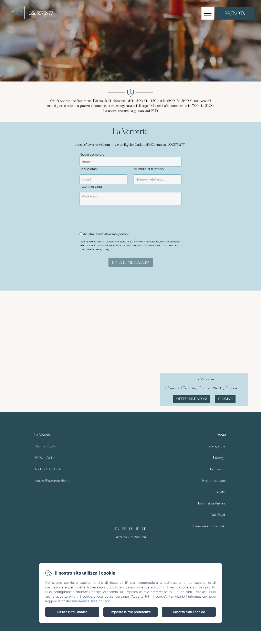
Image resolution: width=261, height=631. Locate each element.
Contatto (220, 492)
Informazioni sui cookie (209, 526)
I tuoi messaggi (91, 186)
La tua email (89, 169)
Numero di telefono (149, 169)
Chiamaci (225, 399)
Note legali (218, 515)
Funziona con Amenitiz (130, 537)
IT (137, 529)
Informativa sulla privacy (91, 601)
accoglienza (217, 446)
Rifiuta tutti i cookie (72, 612)
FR (124, 529)
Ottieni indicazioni (191, 399)
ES (131, 529)
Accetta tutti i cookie (189, 612)
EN (117, 529)
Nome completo (92, 154)
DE (144, 529)
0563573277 (41, 13)
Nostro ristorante (214, 480)
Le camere (218, 469)
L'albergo (219, 458)
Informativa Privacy (212, 503)
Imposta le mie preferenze (131, 612)
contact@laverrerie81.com (52, 480)
